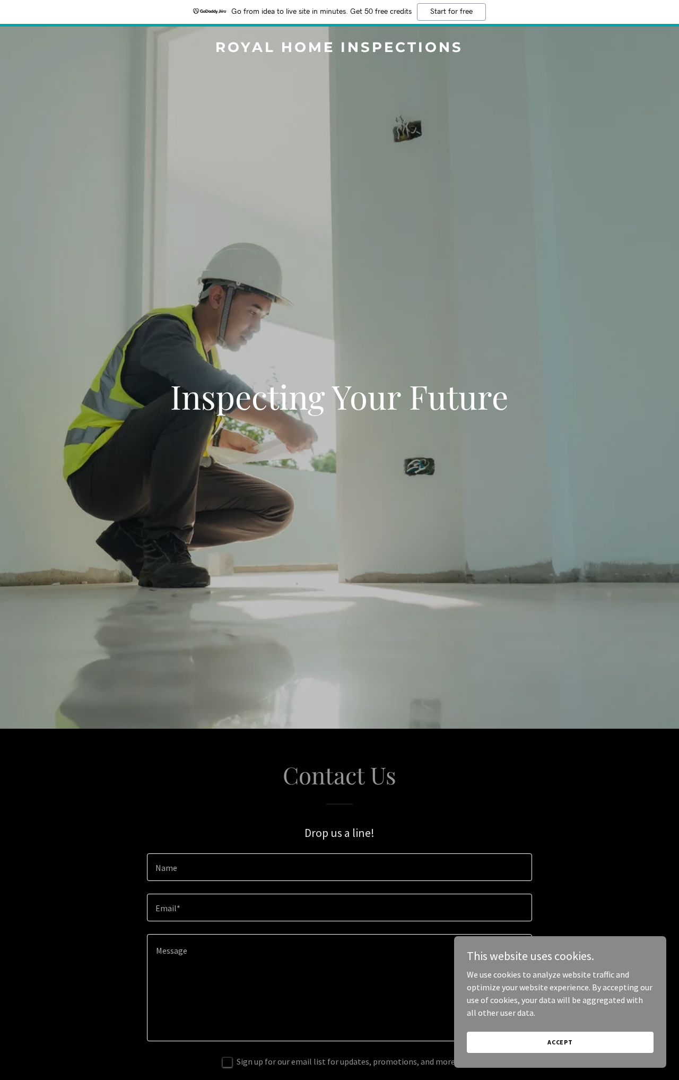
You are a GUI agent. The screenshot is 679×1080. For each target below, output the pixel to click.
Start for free (451, 11)
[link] (340, 49)
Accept (560, 1042)
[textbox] (339, 867)
